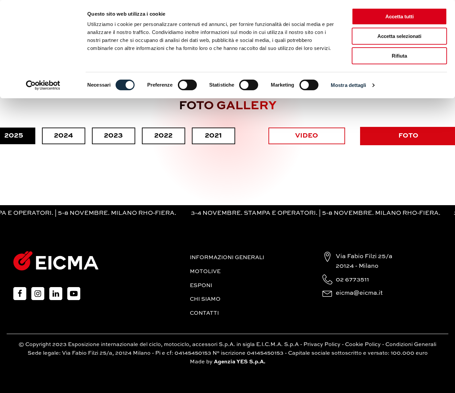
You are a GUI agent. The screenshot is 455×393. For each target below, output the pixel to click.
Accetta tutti (399, 16)
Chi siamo (205, 299)
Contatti (204, 313)
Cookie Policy (363, 344)
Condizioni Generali (410, 344)
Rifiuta (399, 56)
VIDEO (306, 136)
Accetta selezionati (399, 36)
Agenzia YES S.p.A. (239, 362)
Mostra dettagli (348, 85)
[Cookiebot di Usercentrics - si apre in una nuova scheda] (43, 85)
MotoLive (205, 271)
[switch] (187, 85)
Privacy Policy (321, 344)
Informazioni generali (227, 257)
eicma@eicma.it (359, 293)
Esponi (201, 285)
